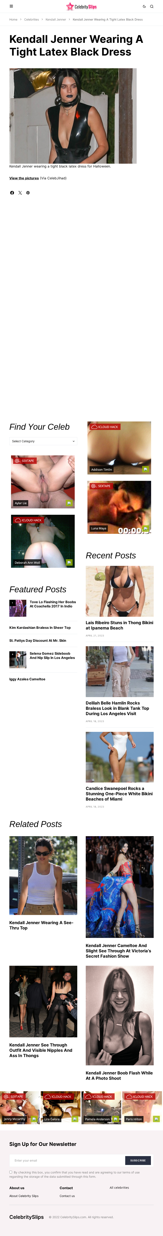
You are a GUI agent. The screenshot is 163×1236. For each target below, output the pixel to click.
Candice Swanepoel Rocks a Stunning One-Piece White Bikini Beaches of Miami (119, 794)
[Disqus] (81, 248)
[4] (17, 659)
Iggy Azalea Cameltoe (27, 679)
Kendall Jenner (56, 19)
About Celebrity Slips (23, 1196)
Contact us (67, 1196)
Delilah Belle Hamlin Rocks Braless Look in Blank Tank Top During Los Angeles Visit (117, 708)
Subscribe (138, 1160)
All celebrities (119, 1188)
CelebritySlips (26, 1217)
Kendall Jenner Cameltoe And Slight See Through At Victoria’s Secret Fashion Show (118, 951)
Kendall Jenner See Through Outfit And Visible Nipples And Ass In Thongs (40, 1050)
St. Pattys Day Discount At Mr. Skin (37, 640)
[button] (11, 6)
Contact (66, 1188)
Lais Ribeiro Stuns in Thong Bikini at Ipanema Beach (119, 625)
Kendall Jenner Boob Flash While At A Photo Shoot (119, 1075)
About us (16, 1188)
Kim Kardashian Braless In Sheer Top (40, 627)
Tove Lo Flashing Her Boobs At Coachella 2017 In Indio (53, 604)
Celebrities (31, 19)
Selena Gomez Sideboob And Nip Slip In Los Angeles (52, 655)
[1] (17, 608)
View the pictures (24, 178)
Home (13, 19)
